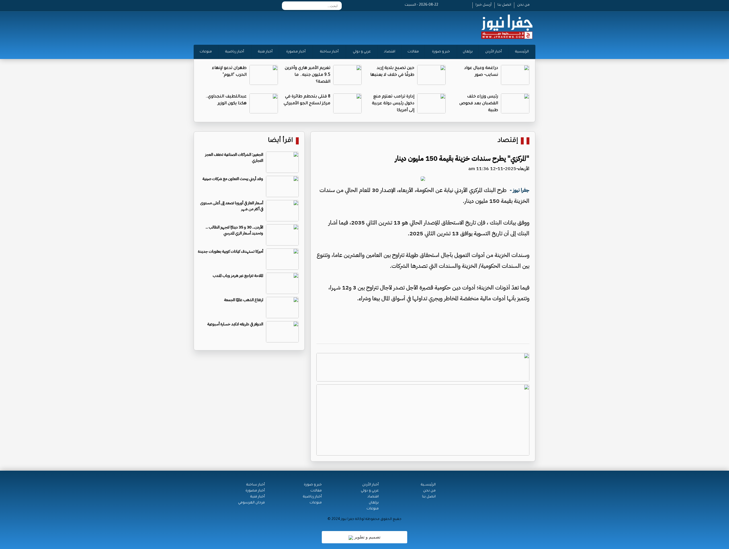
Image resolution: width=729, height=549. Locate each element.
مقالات (413, 52)
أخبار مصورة (296, 52)
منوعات (206, 52)
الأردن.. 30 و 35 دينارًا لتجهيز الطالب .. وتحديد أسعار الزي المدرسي (234, 230)
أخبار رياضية (234, 52)
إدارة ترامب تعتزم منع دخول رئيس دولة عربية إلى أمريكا (393, 104)
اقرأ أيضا (280, 140)
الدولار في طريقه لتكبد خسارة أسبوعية (235, 324)
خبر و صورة (441, 52)
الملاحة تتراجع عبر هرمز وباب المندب (238, 276)
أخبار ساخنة (329, 52)
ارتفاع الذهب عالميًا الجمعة (243, 300)
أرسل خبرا (484, 5)
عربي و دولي (362, 52)
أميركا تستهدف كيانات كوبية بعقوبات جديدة (230, 251)
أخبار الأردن (493, 52)
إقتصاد (507, 140)
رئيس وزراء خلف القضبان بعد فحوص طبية (478, 104)
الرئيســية (428, 485)
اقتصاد (389, 52)
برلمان (468, 52)
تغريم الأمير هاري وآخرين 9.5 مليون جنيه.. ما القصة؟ (307, 75)
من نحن (523, 5)
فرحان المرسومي (251, 503)
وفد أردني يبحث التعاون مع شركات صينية (232, 179)
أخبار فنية (265, 52)
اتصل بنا (504, 5)
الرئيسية (522, 52)
